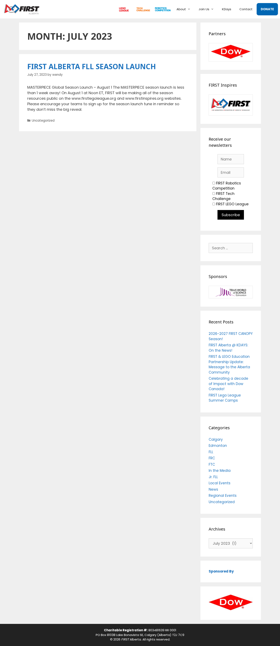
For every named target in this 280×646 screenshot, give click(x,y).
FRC (161, 9)
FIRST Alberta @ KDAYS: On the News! (228, 348)
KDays (226, 9)
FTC (141, 9)
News (213, 489)
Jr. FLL (213, 476)
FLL (123, 9)
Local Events (219, 483)
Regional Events (223, 495)
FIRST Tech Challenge (223, 196)
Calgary (216, 439)
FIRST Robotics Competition (226, 186)
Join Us (204, 9)
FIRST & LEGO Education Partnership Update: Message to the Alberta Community (229, 364)
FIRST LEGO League (232, 204)
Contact (246, 9)
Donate (267, 9)
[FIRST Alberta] (22, 9)
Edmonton (218, 445)
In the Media (220, 470)
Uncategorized (43, 120)
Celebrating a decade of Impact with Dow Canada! (228, 383)
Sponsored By (221, 571)
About (181, 9)
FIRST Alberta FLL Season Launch (91, 66)
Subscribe (231, 214)
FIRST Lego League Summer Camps (225, 398)
